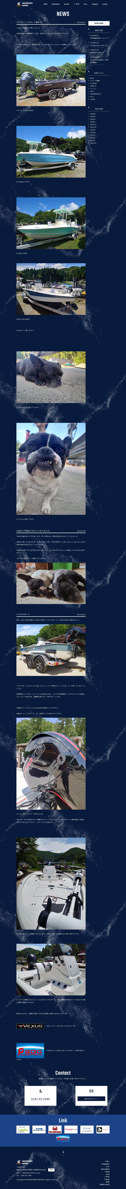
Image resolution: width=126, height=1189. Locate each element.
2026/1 (92, 122)
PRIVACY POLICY (105, 1184)
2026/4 (92, 116)
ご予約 (107, 1177)
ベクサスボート (23, 614)
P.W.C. (92, 91)
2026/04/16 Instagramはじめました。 (99, 44)
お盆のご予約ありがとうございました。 (33, 530)
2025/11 (93, 124)
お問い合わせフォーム (91, 1099)
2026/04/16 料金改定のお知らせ (97, 51)
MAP (51, 1170)
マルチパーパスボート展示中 (29, 22)
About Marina (105, 1169)
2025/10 (93, 127)
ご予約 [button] (76, 4)
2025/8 (92, 132)
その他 (92, 99)
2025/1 (92, 140)
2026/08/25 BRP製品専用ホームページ (99, 36)
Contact (107, 1179)
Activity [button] (66, 4)
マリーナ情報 (95, 81)
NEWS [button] (45, 4)
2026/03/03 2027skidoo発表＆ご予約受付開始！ (99, 60)
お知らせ (93, 86)
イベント (93, 89)
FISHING (93, 83)
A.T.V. (92, 96)
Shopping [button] (95, 4)
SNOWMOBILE (95, 94)
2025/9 (92, 130)
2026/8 (92, 114)
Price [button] (85, 4)
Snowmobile (106, 1164)
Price (108, 1174)
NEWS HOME (98, 23)
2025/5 (92, 135)
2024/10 (93, 143)
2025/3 (92, 138)
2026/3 (92, 119)
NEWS (108, 1182)
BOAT (92, 78)
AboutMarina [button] (56, 4)
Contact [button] (104, 4)
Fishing (107, 1172)
